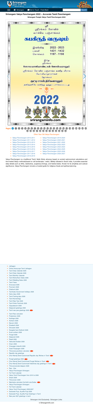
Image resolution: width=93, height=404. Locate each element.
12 (51, 128)
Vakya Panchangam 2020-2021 (54, 140)
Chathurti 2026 (14, 289)
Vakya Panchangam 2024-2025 (54, 149)
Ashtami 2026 (13, 321)
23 (86, 128)
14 (57, 128)
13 (54, 128)
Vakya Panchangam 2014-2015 (23, 147)
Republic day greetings (16, 353)
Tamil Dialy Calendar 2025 (17, 271)
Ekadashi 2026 (14, 325)
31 (50, 131)
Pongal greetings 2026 (16, 359)
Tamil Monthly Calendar (16, 275)
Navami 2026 (13, 323)
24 (27, 131)
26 (34, 131)
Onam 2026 (13, 344)
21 (79, 128)
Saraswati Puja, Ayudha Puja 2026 (20, 391)
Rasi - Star (12, 368)
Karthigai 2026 (13, 318)
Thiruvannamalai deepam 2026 (19, 366)
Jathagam (12, 266)
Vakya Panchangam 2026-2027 (54, 153)
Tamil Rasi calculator (16, 314)
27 (37, 131)
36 (65, 131)
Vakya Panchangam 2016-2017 (23, 151)
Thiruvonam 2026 (14, 380)
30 (46, 131)
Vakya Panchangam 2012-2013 (23, 142)
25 (31, 131)
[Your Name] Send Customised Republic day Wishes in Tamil (29, 355)
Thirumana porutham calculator (19, 351)
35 (62, 131)
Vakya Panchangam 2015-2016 (23, 149)
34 (59, 131)
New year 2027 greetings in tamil (20, 396)
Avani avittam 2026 (15, 332)
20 (76, 128)
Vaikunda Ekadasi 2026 (16, 341)
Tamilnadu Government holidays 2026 (21, 292)
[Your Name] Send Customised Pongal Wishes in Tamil (27, 361)
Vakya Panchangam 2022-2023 (54, 144)
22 (82, 128)
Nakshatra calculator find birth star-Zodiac (22, 382)
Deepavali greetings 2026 (17, 308)
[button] (84, 76)
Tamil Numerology (15, 298)
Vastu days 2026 (14, 294)
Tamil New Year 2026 (16, 301)
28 (40, 131)
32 (53, 131)
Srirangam (20, 10)
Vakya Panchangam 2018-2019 (23, 156)
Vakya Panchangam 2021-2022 (54, 142)
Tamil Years (13, 282)
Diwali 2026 (13, 339)
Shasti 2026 (13, 377)
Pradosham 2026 (14, 316)
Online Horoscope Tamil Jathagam (20, 268)
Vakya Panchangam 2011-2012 (23, 140)
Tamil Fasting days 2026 (17, 296)
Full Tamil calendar (15, 373)
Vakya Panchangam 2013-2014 (23, 144)
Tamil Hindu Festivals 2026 (18, 303)
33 (56, 131)
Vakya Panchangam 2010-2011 (23, 138)
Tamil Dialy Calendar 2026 (17, 273)
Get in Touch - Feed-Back (39, 10)
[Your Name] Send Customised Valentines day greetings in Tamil (30, 363)
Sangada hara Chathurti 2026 (18, 330)
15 (60, 128)
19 (73, 128)
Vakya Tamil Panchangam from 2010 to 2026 (24, 375)
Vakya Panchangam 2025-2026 (54, 151)
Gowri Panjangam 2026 (16, 348)
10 (44, 128)
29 (43, 131)
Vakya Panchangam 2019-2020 (54, 138)
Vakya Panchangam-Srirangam (19, 370)
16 (63, 128)
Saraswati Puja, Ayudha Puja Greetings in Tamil (25, 394)
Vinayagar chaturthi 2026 (17, 346)
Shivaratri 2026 (14, 328)
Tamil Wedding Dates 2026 (18, 280)
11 (48, 128)
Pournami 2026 (14, 287)
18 (70, 128)
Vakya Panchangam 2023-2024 (54, 147)
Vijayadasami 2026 (15, 305)
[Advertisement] (46, 184)
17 (67, 128)
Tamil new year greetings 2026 (19, 310)
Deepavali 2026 (14, 337)
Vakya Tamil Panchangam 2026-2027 (21, 389)
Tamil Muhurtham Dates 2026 (18, 278)
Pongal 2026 (13, 335)
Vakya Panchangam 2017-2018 (23, 153)
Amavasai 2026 (14, 285)
